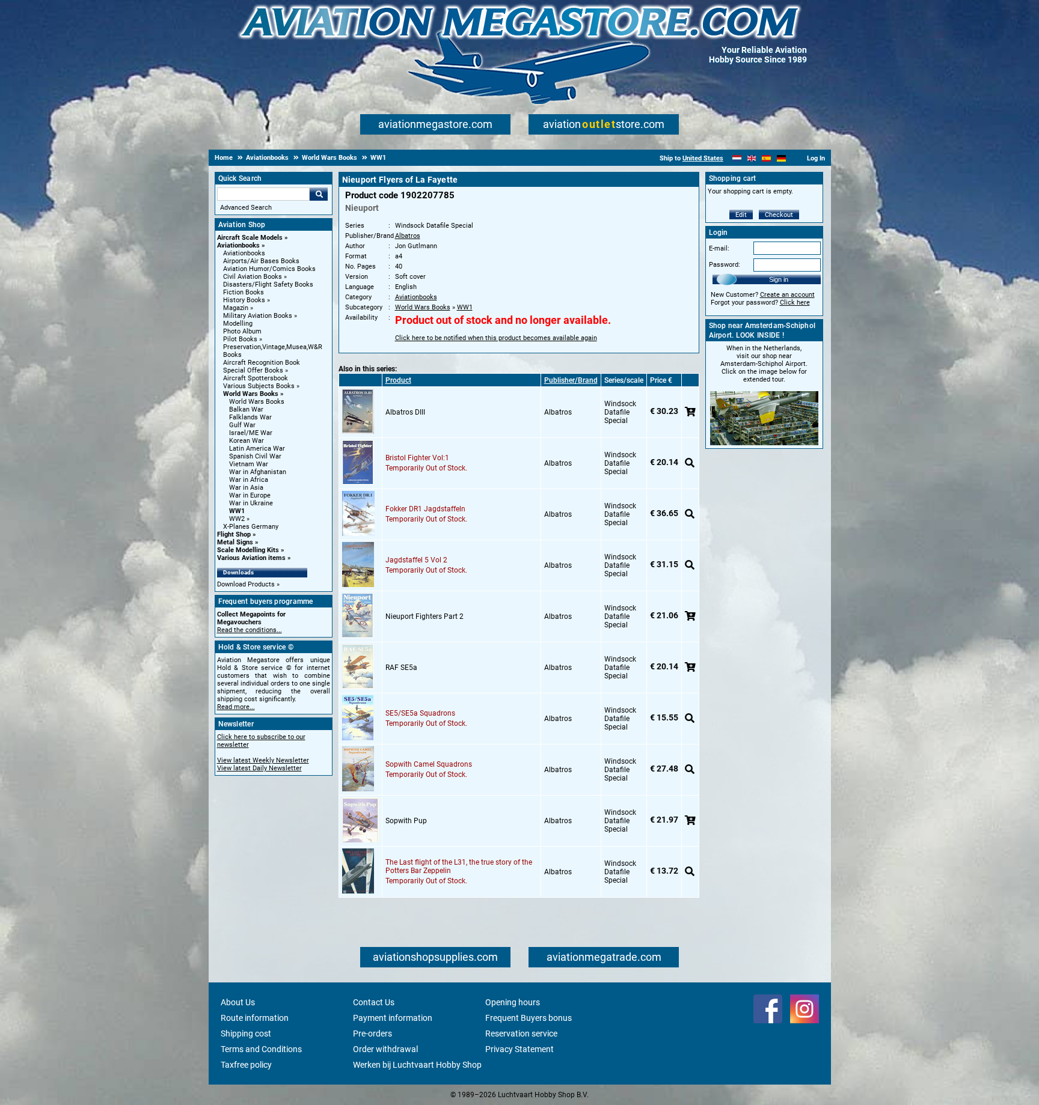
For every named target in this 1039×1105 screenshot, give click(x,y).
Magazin (235, 308)
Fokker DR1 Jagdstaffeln (425, 509)
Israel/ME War (250, 433)
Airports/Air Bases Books (261, 261)
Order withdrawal (385, 1049)
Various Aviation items (251, 558)
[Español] (766, 158)
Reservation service (521, 1033)
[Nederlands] (736, 158)
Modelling (238, 323)
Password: (724, 265)
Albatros (407, 236)
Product (398, 380)
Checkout (779, 215)
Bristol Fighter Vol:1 (417, 458)
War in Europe (250, 495)
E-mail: (719, 248)
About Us (238, 1002)
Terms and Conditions (261, 1049)
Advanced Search (246, 208)
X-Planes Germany (250, 527)
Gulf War (242, 425)
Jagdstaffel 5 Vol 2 (416, 560)
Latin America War (257, 448)
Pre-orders (372, 1033)
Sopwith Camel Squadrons (428, 764)
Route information (255, 1018)
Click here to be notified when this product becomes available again (496, 338)
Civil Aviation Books (252, 277)
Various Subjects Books (259, 386)
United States (702, 158)
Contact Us (373, 1002)
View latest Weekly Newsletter (263, 760)
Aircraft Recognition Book (261, 363)
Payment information (392, 1018)
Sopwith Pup (406, 821)
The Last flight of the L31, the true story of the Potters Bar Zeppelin (458, 866)
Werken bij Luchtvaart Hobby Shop (417, 1065)
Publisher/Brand (571, 380)
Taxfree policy (246, 1065)
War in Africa (248, 480)
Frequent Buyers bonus (528, 1018)
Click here (795, 302)
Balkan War (246, 409)
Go (319, 194)
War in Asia (246, 488)
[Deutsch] (781, 158)
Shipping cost (246, 1033)
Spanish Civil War (255, 456)
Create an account (787, 295)
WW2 (237, 519)
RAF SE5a (401, 667)
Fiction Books (243, 292)
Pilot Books (240, 339)
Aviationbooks (238, 245)
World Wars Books (250, 394)
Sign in (778, 279)
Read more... (236, 707)
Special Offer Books (253, 370)
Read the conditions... (249, 630)
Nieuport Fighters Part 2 (424, 616)
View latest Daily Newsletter (259, 768)
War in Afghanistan (257, 472)
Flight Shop (234, 534)
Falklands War (250, 417)
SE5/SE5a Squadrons (420, 713)
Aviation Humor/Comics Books (269, 269)
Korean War (246, 441)
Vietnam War (248, 464)
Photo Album (242, 331)
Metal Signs (235, 542)
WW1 (237, 511)
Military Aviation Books (257, 316)
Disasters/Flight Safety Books (268, 284)
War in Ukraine (251, 503)
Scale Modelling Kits (248, 550)
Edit (741, 215)
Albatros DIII (405, 412)
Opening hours (512, 1002)
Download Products (246, 584)
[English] (751, 158)
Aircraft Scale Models (250, 238)
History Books (244, 300)
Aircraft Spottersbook (255, 378)
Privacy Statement (519, 1049)
